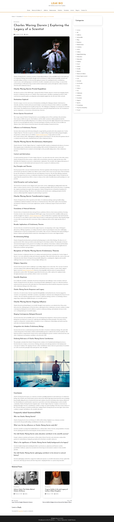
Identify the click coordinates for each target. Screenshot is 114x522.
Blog (78, 39)
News (78, 85)
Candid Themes (71, 520)
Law (78, 78)
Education (79, 56)
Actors (72, 10)
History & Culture (36, 10)
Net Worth (79, 83)
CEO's (78, 49)
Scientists (66, 10)
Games (78, 66)
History (79, 71)
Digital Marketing (81, 54)
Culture (79, 52)
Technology (80, 105)
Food (78, 64)
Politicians (79, 93)
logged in (20, 511)
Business (79, 42)
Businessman (52, 10)
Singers (77, 10)
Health (78, 68)
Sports (78, 102)
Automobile (80, 37)
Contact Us (84, 10)
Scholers (60, 10)
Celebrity (79, 47)
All (77, 32)
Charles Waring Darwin (42, 134)
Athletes (46, 10)
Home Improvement (82, 76)
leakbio (26, 34)
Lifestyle (79, 81)
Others (78, 88)
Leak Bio (57, 3)
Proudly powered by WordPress (47, 520)
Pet (78, 90)
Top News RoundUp (82, 107)
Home (28, 10)
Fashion (79, 61)
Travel (78, 110)
